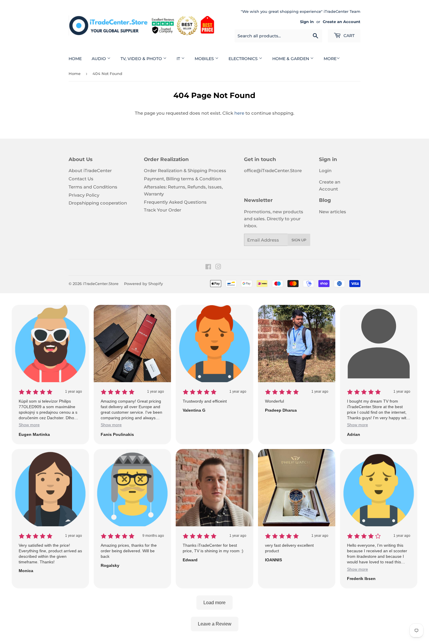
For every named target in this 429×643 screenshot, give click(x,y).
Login (325, 170)
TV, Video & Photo (142, 58)
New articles (332, 211)
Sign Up (299, 240)
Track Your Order (162, 210)
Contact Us (81, 178)
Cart (348, 35)
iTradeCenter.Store (100, 283)
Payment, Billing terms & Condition (182, 178)
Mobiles (205, 58)
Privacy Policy (84, 195)
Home (75, 58)
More (330, 58)
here (239, 113)
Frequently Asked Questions (175, 202)
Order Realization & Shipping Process (185, 170)
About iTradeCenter (90, 170)
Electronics (244, 58)
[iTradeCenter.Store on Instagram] (218, 267)
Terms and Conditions (93, 187)
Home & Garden (291, 58)
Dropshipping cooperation (98, 203)
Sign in (307, 22)
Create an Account (341, 22)
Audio (99, 58)
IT (179, 58)
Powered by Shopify (143, 283)
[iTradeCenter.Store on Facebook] (208, 267)
